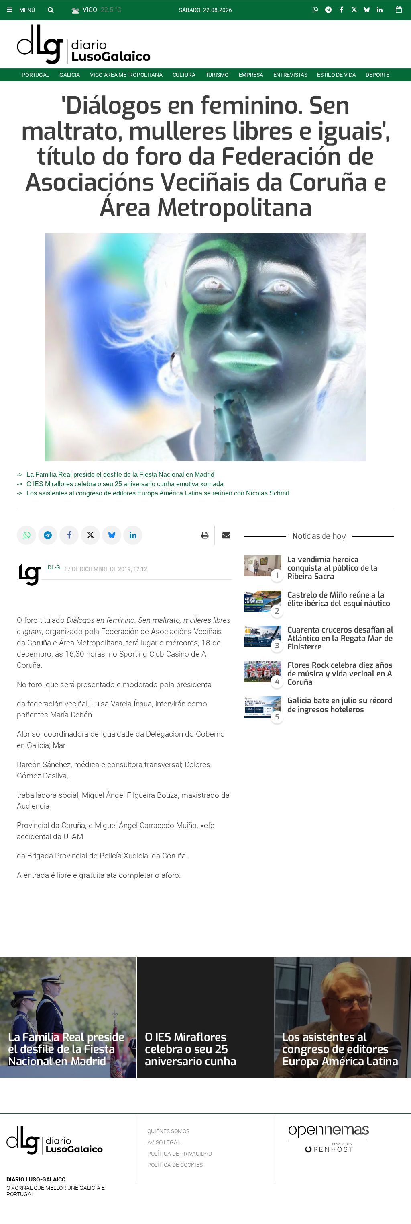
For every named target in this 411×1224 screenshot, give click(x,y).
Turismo (217, 75)
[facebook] (24, 1167)
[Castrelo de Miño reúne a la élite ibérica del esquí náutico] (263, 601)
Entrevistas (290, 75)
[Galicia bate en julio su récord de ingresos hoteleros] (263, 707)
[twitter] (35, 1167)
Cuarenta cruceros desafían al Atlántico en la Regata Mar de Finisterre (340, 638)
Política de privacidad (179, 1153)
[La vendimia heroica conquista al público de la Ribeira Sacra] (263, 566)
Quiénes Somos (168, 1131)
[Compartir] (315, 10)
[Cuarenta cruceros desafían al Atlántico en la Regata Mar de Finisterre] (263, 636)
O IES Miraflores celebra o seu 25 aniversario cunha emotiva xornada (125, 484)
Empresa (251, 75)
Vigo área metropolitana (126, 75)
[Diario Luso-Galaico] (84, 44)
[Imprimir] (204, 535)
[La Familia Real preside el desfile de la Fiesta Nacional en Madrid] (68, 1017)
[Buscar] (50, 9)
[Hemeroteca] (399, 10)
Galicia (69, 75)
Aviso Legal (163, 1142)
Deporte (377, 75)
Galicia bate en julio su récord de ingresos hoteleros (339, 705)
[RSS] (48, 1167)
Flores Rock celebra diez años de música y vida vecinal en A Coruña (340, 673)
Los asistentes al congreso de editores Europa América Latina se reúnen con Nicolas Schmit (157, 493)
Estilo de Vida (336, 75)
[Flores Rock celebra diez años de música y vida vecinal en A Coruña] (263, 671)
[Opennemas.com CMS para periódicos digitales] (329, 1139)
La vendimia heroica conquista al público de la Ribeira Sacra (332, 567)
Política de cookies (175, 1165)
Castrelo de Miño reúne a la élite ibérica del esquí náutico (338, 599)
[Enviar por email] (226, 535)
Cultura (184, 75)
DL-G (54, 567)
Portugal (35, 75)
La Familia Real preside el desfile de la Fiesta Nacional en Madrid (120, 474)
